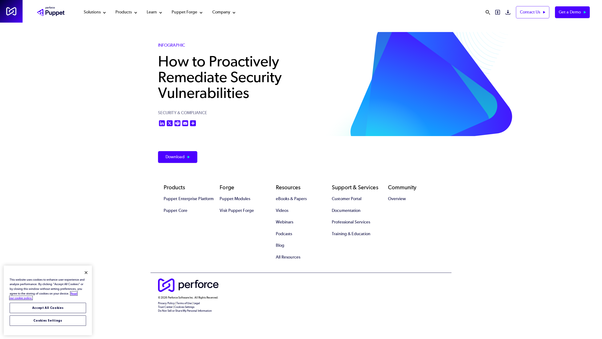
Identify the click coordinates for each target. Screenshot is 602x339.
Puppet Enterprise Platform (189, 198)
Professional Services (351, 222)
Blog (280, 245)
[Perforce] (11, 11)
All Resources (288, 257)
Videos (282, 210)
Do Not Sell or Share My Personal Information (185, 310)
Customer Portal (346, 198)
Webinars (284, 222)
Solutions (92, 12)
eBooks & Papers (291, 198)
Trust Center (165, 307)
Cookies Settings (47, 320)
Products (123, 12)
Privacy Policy (166, 303)
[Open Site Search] (488, 12)
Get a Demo (570, 12)
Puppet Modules (235, 198)
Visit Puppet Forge (237, 210)
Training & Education (351, 233)
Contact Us (530, 12)
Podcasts (284, 233)
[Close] (86, 272)
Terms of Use (184, 303)
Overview (397, 198)
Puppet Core (175, 210)
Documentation (346, 210)
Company (221, 12)
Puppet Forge (184, 12)
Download (176, 156)
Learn (152, 12)
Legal (197, 303)
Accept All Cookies (48, 308)
